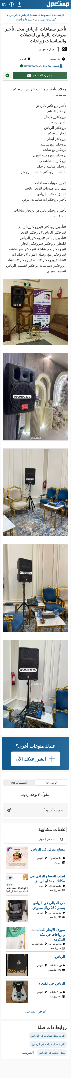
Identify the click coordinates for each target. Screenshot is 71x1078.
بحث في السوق (47, 839)
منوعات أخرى (24, 19)
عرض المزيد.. (35, 1011)
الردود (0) (52, 782)
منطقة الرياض (29, 15)
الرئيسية (59, 15)
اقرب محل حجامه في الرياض (48, 1044)
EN (4, 4)
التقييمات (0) (19, 782)
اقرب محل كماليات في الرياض (48, 1035)
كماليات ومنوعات (45, 19)
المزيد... (27, 1052)
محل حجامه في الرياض (52, 1052)
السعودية (46, 15)
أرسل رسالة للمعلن (42, 75)
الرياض (13, 15)
